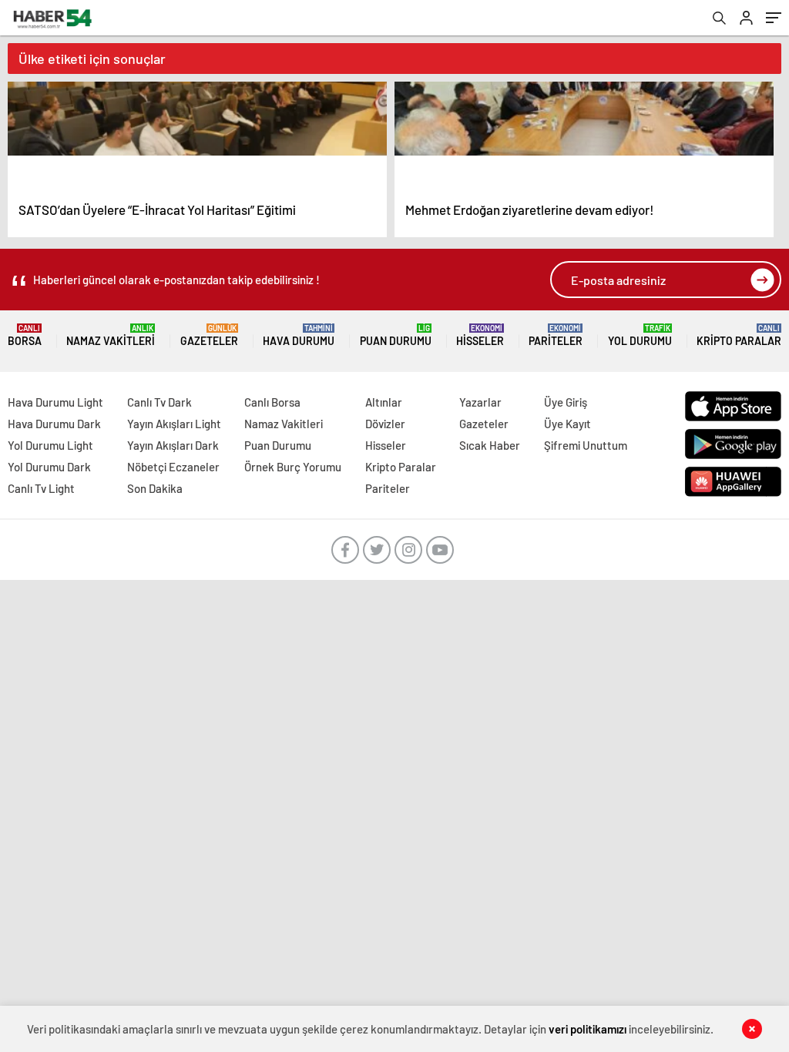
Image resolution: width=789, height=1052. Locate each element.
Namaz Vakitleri (110, 335)
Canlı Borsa (272, 402)
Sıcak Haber (489, 445)
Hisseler (480, 335)
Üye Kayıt (567, 424)
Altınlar (383, 402)
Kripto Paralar (739, 335)
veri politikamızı (587, 1029)
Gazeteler (209, 335)
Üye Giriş (565, 402)
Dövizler (385, 424)
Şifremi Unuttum (585, 445)
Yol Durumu (640, 335)
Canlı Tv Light (41, 488)
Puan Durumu (395, 335)
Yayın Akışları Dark (173, 445)
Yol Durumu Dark (49, 467)
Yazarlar (480, 402)
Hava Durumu (298, 335)
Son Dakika (155, 488)
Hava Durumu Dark (54, 424)
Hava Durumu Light (55, 402)
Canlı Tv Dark (159, 402)
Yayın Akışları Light (174, 424)
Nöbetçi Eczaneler (173, 467)
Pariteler (556, 335)
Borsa (25, 335)
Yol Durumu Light (50, 445)
